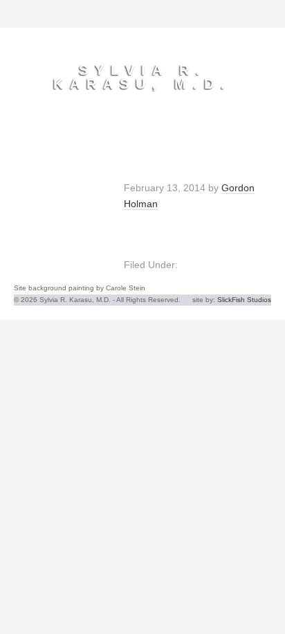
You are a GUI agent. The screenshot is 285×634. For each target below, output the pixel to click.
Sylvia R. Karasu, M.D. (142, 76)
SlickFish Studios (244, 299)
